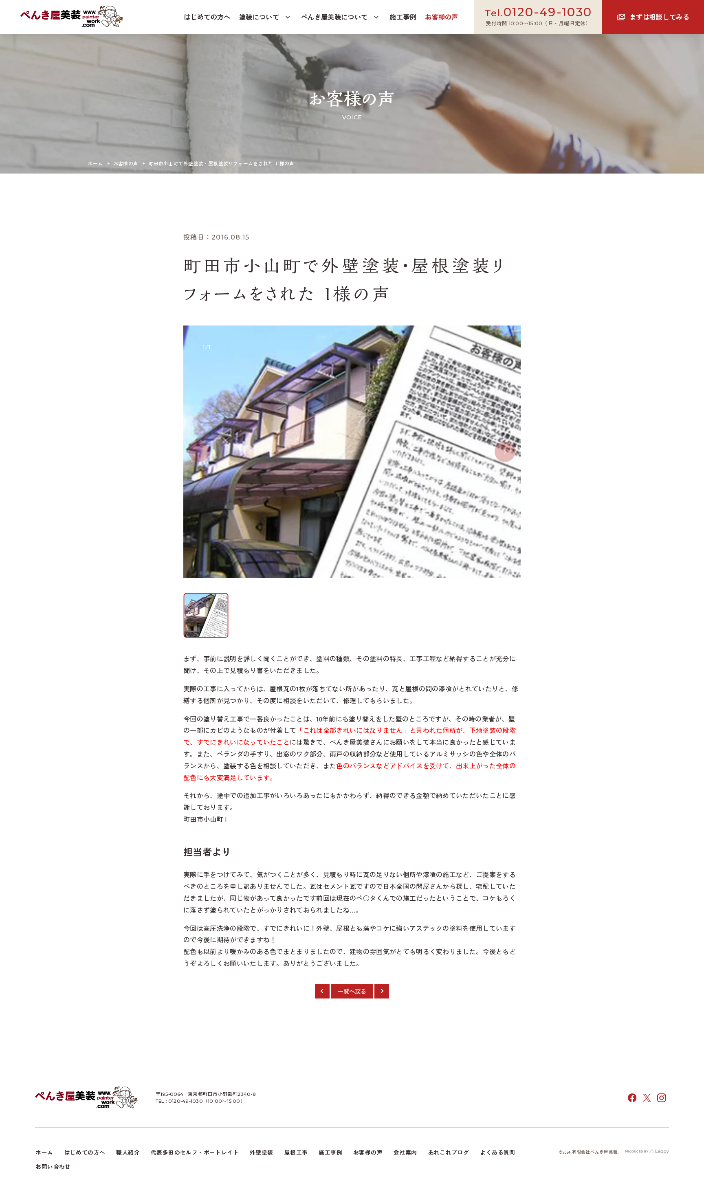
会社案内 (405, 1152)
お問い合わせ (52, 1166)
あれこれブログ (448, 1152)
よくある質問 (497, 1152)
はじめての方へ (85, 1152)
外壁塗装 (261, 1152)
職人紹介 (128, 1152)
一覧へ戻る (351, 991)
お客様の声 (125, 163)
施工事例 (330, 1152)
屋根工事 (296, 1152)
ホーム (95, 163)
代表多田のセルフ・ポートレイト (195, 1152)
